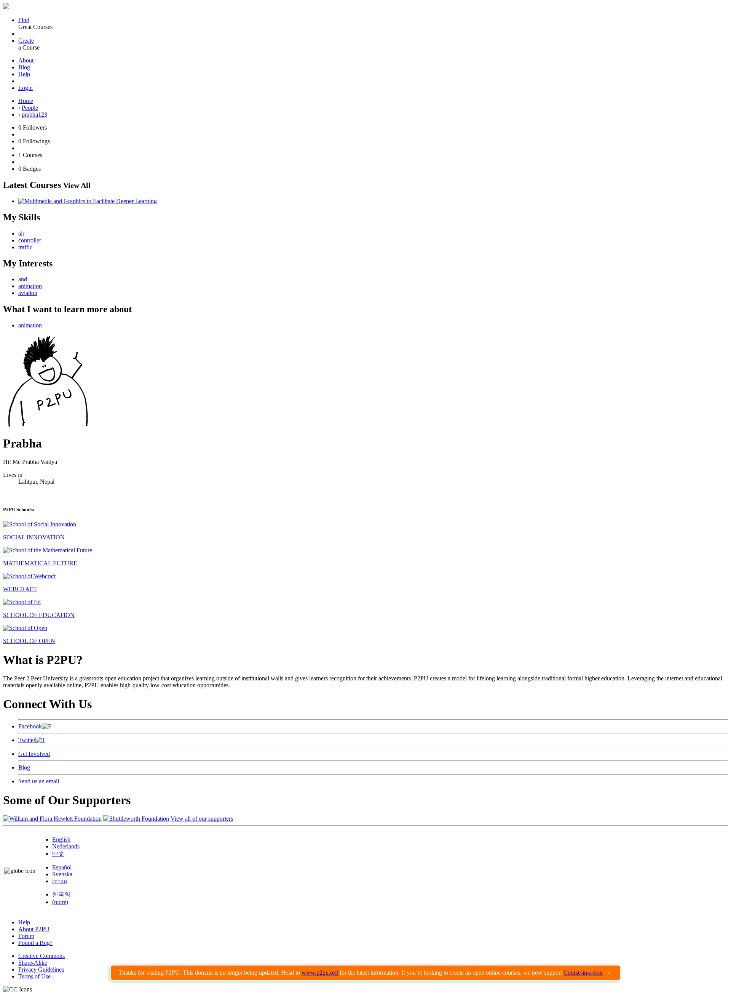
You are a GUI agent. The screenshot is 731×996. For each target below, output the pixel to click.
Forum (26, 936)
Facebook (30, 726)
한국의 (61, 894)
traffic (25, 247)
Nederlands (66, 846)
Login (25, 88)
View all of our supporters (202, 818)
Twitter (26, 740)
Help (24, 74)
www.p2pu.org (320, 972)
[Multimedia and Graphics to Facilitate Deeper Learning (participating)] (87, 201)
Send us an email (38, 781)
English (61, 839)
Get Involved (34, 754)
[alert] (365, 973)
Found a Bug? (35, 943)
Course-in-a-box (583, 972)
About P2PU (33, 929)
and (22, 279)
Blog (24, 67)
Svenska (62, 874)
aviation (27, 293)
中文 (58, 853)
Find (23, 20)
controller (29, 240)
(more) (60, 902)
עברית (59, 881)
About (26, 60)
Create (26, 40)
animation (30, 286)
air (21, 233)
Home (25, 101)
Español (62, 867)
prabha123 (34, 114)
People (30, 107)
